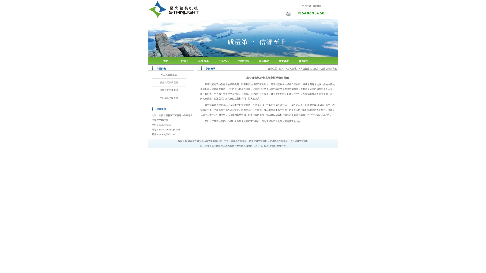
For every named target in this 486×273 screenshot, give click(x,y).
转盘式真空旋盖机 (169, 82)
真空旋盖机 (235, 98)
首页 (166, 61)
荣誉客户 (284, 61)
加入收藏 (306, 6)
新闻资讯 (203, 61)
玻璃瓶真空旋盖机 (169, 90)
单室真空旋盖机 (169, 74)
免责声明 (281, 145)
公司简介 (183, 61)
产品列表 (161, 68)
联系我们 (304, 61)
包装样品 (264, 61)
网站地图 (317, 6)
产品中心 (223, 61)
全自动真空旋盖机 (169, 98)
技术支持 (243, 61)
